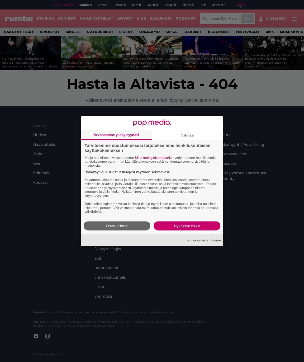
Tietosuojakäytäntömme (203, 240)
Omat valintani (117, 226)
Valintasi (187, 135)
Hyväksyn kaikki (187, 226)
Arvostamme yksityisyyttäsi (116, 134)
